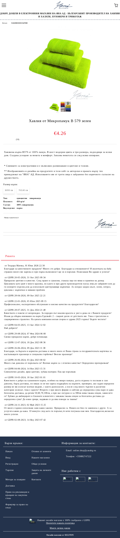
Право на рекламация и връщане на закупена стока (17, 495)
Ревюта (10, 256)
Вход (7, 458)
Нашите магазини (41, 458)
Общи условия (39, 464)
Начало (4, 23)
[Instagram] (72, 462)
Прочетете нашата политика (60, 523)
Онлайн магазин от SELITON (60, 535)
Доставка (10, 486)
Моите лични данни (60, 528)
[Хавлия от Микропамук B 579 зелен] (60, 99)
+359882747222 (83, 456)
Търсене (9, 470)
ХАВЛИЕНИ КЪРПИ (19, 23)
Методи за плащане (15, 479)
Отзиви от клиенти (41, 451)
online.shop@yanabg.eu (84, 450)
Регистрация (11, 464)
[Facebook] (65, 462)
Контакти (36, 479)
